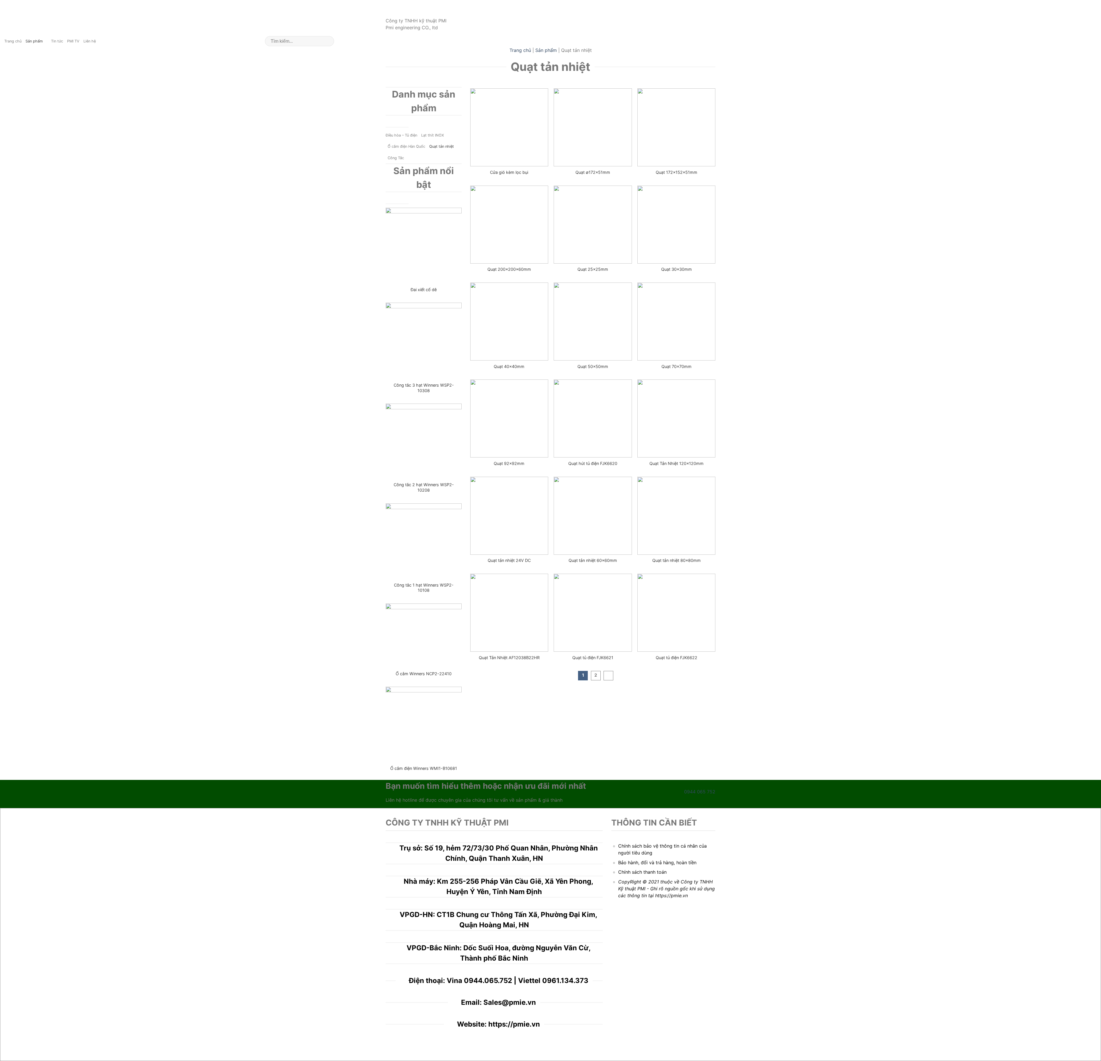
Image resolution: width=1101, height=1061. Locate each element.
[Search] (327, 41)
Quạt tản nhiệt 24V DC (509, 560)
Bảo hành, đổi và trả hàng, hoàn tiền (657, 862)
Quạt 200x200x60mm (509, 269)
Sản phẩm (34, 41)
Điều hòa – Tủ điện (401, 135)
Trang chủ (13, 41)
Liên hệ (89, 41)
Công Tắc (396, 158)
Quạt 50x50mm (592, 366)
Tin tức (57, 41)
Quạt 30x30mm (676, 269)
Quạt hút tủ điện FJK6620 (592, 463)
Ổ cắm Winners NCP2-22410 (424, 673)
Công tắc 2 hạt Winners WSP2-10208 (424, 487)
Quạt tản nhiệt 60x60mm (593, 560)
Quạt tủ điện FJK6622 (676, 657)
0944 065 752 (699, 792)
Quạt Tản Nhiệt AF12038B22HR (509, 657)
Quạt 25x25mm (592, 269)
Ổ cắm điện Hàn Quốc (406, 146)
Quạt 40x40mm (509, 366)
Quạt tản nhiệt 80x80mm (676, 560)
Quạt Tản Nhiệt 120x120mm (676, 463)
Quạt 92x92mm (509, 463)
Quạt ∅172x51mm (592, 172)
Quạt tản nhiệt (441, 146)
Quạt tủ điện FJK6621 (592, 657)
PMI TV (73, 41)
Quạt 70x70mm (676, 366)
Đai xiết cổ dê (424, 289)
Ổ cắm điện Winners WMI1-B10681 (423, 768)
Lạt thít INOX (432, 135)
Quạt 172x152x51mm (676, 172)
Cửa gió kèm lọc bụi (509, 172)
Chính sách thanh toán (642, 872)
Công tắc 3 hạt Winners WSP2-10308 (424, 388)
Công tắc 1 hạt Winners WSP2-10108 (424, 588)
